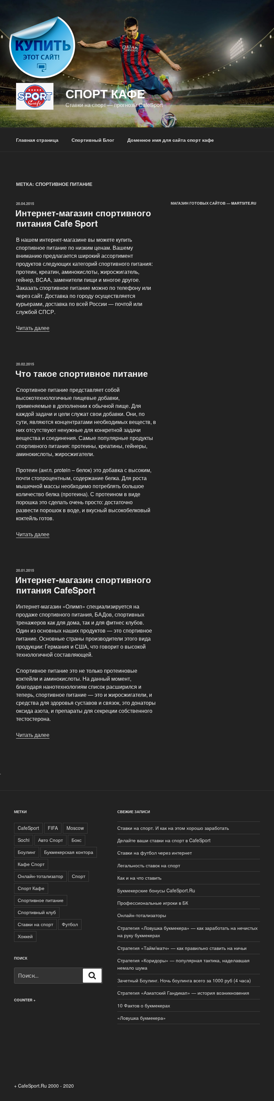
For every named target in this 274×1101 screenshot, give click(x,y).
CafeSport (28, 827)
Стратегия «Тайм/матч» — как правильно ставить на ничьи (182, 948)
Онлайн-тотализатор (40, 876)
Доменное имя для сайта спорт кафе (170, 139)
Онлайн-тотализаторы (141, 915)
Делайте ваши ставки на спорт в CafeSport (164, 840)
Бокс (77, 840)
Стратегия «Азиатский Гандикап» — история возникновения (183, 992)
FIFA (53, 827)
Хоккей (25, 936)
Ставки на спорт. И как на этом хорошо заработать (173, 827)
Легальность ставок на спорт (148, 865)
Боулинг (26, 852)
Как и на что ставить (139, 877)
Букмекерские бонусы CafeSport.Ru (156, 890)
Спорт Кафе (31, 888)
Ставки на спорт (35, 924)
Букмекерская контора (68, 852)
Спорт (78, 876)
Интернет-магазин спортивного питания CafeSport (83, 584)
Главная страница (37, 139)
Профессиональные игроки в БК (152, 902)
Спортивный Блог (93, 139)
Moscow (75, 827)
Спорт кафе (105, 93)
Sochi (23, 840)
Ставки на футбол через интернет (154, 852)
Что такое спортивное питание (81, 373)
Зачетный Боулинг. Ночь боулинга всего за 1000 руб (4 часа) (184, 980)
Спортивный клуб (37, 912)
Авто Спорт (50, 840)
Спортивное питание (40, 900)
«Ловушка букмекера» (141, 1017)
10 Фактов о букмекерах (143, 1005)
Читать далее (32, 328)
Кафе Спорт (31, 864)
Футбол (70, 924)
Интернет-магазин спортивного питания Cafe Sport (83, 218)
